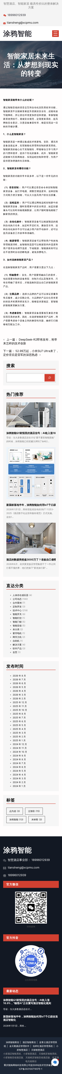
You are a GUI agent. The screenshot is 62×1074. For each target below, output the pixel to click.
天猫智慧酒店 (38, 1049)
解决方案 (17, 644)
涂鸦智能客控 (12, 1042)
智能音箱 (17, 625)
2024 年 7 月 (19, 763)
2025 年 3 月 (19, 732)
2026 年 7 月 (19, 679)
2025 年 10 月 (20, 710)
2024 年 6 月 (19, 767)
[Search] (50, 377)
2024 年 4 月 (19, 774)
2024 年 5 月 (19, 770)
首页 (15, 652)
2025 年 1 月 (19, 740)
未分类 (16, 629)
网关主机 (17, 637)
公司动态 (17, 599)
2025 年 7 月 (19, 717)
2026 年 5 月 (19, 687)
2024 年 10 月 (20, 751)
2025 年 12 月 (20, 702)
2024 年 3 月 (19, 778)
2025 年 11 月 (20, 706)
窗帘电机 (17, 633)
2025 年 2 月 (19, 736)
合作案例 (17, 602)
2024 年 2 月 (19, 782)
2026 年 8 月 (19, 675)
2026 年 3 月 (19, 694)
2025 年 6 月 (19, 721)
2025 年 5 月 (19, 725)
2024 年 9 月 (19, 755)
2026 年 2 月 (19, 698)
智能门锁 (17, 621)
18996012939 (17, 875)
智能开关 (17, 614)
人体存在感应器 (20, 595)
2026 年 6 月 (19, 683)
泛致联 (34, 811)
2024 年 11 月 (20, 748)
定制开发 (17, 606)
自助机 (16, 640)
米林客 (36, 819)
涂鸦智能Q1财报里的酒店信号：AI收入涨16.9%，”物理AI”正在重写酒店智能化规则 (27, 1001)
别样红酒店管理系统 (43, 1046)
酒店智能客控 (29, 1042)
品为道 (14, 811)
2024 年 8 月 (19, 759)
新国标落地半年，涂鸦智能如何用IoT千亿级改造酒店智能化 (30, 1018)
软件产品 (17, 648)
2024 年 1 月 (19, 786)
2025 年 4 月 (19, 729)
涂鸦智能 (17, 33)
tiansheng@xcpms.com (22, 22)
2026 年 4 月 (19, 691)
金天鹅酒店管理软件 (19, 1046)
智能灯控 (17, 618)
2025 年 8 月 (19, 713)
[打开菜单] (55, 33)
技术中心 (17, 610)
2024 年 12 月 (20, 744)
